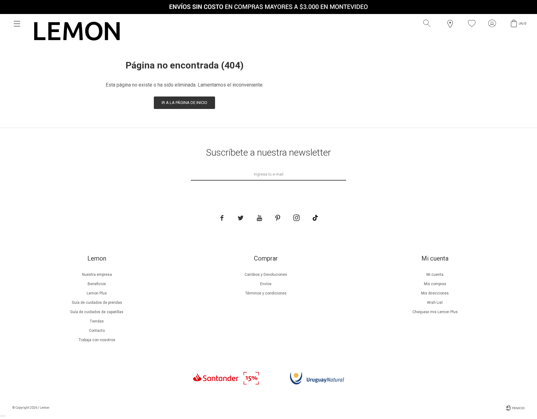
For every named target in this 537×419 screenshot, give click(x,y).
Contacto (97, 330)
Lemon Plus (97, 293)
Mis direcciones (435, 293)
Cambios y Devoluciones (266, 274)
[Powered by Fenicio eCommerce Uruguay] (515, 407)
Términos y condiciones (266, 293)
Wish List (435, 302)
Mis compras (435, 284)
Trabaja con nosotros (97, 340)
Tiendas (97, 321)
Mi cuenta (434, 274)
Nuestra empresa (97, 274)
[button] (428, 23)
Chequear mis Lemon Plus (435, 312)
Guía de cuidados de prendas (97, 302)
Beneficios (97, 284)
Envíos (266, 284)
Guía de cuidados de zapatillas (96, 312)
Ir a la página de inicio (184, 102)
